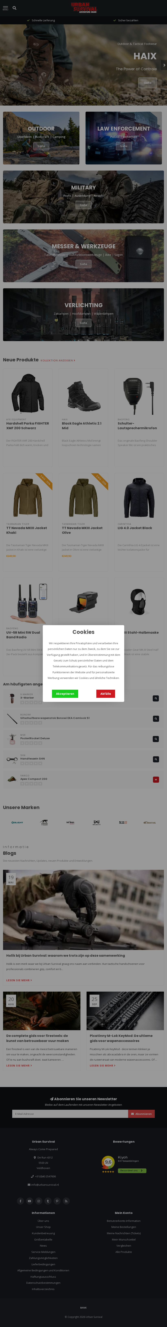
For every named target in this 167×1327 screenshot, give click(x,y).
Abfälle (105, 694)
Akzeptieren (65, 694)
